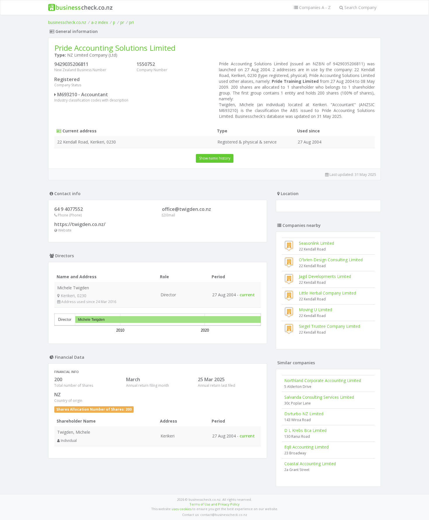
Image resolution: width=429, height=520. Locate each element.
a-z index (99, 22)
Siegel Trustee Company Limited (329, 326)
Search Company (359, 7)
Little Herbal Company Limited (327, 293)
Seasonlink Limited (316, 243)
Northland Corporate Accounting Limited (322, 380)
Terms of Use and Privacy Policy (214, 504)
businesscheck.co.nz (67, 22)
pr (122, 22)
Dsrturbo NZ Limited (303, 413)
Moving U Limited (315, 309)
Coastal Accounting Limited (310, 463)
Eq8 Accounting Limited (306, 447)
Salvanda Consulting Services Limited (319, 397)
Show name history (214, 158)
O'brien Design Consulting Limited (331, 259)
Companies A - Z (314, 7)
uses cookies (181, 509)
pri (131, 22)
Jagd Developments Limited (325, 276)
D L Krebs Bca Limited (305, 430)
